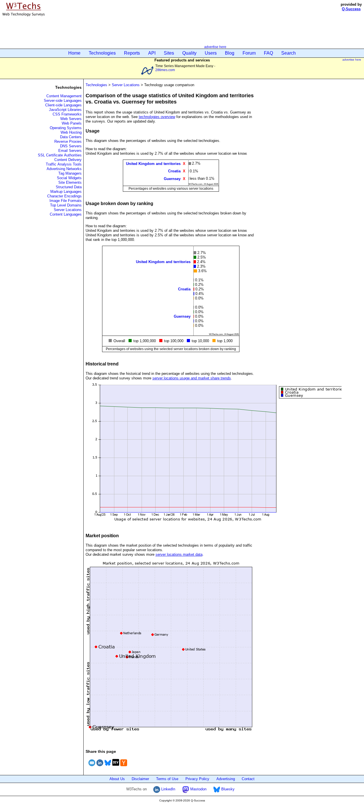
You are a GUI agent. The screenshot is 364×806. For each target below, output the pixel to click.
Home (74, 53)
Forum (249, 53)
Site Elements (70, 182)
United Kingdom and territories (153, 164)
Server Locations (68, 210)
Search (288, 53)
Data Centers (71, 137)
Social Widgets (69, 178)
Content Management (64, 96)
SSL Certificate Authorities (60, 155)
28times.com (165, 70)
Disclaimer (140, 779)
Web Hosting (71, 132)
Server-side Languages (63, 100)
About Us (117, 779)
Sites (169, 53)
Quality (189, 53)
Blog (229, 53)
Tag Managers (70, 173)
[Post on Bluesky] (108, 767)
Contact (248, 779)
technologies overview (157, 117)
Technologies (102, 53)
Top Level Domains (66, 205)
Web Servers (71, 119)
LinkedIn (167, 789)
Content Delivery (68, 160)
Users (211, 53)
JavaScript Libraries (65, 110)
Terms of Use (167, 779)
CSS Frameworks (67, 114)
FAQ (268, 53)
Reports (132, 53)
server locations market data (179, 554)
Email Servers (70, 150)
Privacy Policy (197, 779)
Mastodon (197, 789)
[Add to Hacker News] (124, 767)
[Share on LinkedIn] (100, 767)
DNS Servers (71, 146)
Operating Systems (66, 128)
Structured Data (69, 187)
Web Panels (72, 123)
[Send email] (92, 767)
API (152, 53)
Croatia (174, 171)
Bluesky (227, 789)
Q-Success (351, 9)
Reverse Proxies (68, 141)
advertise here (215, 47)
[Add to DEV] (116, 767)
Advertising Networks (64, 169)
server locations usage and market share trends (191, 378)
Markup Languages (66, 191)
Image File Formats (65, 201)
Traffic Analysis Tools (64, 164)
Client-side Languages (63, 105)
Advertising (225, 779)
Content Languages (66, 214)
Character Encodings (64, 196)
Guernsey (172, 178)
